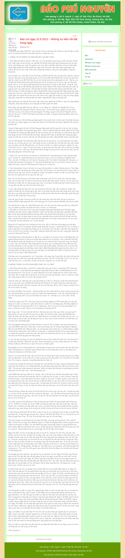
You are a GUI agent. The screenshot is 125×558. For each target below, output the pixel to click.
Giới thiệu (25, 29)
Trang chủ (11, 29)
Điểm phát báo (90, 70)
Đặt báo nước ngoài (92, 63)
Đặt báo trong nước (92, 66)
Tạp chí (88, 73)
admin (28, 47)
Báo (86, 55)
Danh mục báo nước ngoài (72, 29)
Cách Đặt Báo (93, 29)
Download (89, 59)
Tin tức (107, 29)
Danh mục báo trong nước (45, 29)
